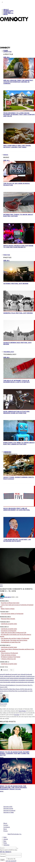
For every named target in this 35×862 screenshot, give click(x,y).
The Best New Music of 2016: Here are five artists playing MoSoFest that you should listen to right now (16, 691)
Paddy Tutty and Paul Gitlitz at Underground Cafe (13, 632)
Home (4, 837)
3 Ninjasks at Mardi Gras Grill (8, 659)
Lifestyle (7, 51)
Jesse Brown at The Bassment (8, 630)
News (5, 14)
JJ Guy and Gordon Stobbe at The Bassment (12, 613)
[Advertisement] (17, 35)
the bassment (17, 682)
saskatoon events (8, 680)
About (5, 823)
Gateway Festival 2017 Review (15, 283)
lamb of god (26, 676)
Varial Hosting (22, 711)
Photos (6, 255)
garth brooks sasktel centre (16, 676)
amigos (2, 674)
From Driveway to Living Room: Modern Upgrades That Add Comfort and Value (19, 114)
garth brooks (26, 674)
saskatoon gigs (16, 680)
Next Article (3, 689)
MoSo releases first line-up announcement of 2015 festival (16, 509)
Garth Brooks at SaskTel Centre (9, 623)
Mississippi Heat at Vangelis (8, 618)
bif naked (6, 674)
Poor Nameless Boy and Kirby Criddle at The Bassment (15, 638)
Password (2, 856)
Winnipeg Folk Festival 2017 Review (18, 313)
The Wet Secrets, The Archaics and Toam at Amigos (14, 640)
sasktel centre (10, 682)
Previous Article (4, 685)
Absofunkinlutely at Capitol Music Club (10, 642)
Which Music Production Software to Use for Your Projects (18, 246)
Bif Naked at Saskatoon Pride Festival (10, 657)
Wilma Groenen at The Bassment (9, 653)
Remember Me (11, 859)
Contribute (8, 13)
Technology (8, 352)
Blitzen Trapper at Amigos (7, 608)
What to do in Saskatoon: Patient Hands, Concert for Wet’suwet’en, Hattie (15, 753)
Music (5, 154)
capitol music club (18, 674)
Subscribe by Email (8, 808)
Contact (5, 825)
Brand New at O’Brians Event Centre (10, 603)
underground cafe (25, 682)
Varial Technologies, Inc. (14, 834)
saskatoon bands (25, 678)
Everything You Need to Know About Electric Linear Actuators (19, 443)
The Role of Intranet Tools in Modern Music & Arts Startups (16, 381)
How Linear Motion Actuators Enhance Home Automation (16, 412)
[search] (17, 848)
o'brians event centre (7, 678)
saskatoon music (24, 680)
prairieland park (17, 678)
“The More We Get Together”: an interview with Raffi (17, 540)
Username (2, 854)
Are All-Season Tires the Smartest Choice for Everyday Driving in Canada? (18, 82)
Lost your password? (11, 861)
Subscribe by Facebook (9, 810)
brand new (11, 674)
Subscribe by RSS (7, 806)
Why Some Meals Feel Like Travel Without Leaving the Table (17, 146)
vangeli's (32, 682)
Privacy (5, 831)
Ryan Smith (7, 597)
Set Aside (16, 714)
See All (6, 57)
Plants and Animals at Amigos (8, 655)
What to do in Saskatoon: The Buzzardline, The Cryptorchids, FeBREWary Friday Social (13, 787)
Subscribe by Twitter (8, 812)
